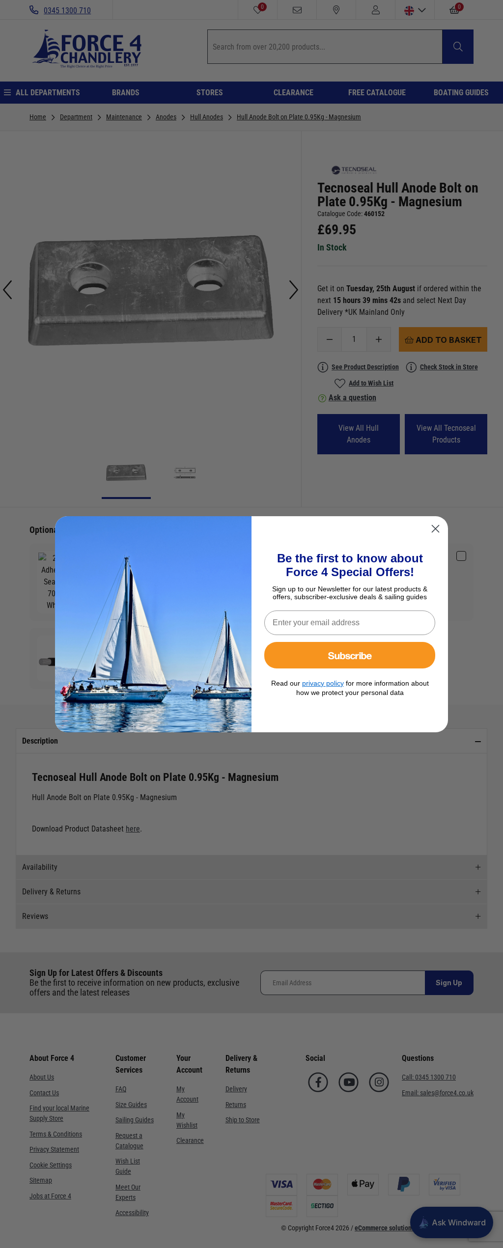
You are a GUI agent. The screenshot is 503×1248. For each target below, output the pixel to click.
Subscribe (350, 655)
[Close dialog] (435, 528)
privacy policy (323, 683)
